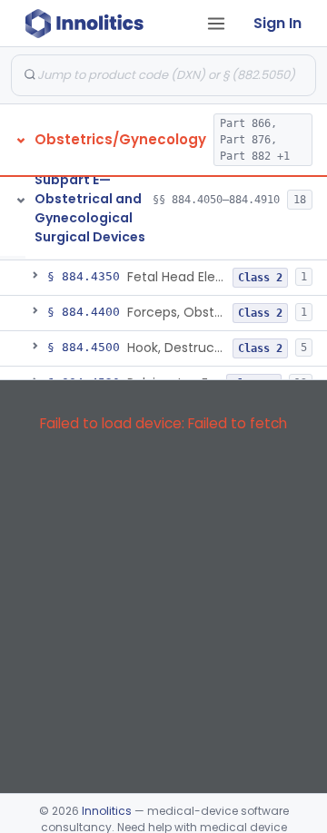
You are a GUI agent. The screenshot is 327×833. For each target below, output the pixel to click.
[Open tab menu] (216, 23)
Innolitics (107, 810)
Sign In (277, 23)
